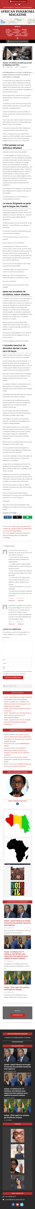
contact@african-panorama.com (15, 1199)
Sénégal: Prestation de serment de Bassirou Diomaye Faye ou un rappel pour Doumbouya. (16, 535)
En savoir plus (17, 1015)
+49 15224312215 (10, 1196)
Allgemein (9, 1071)
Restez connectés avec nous (17, 801)
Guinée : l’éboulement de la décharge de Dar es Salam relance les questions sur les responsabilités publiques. (18, 715)
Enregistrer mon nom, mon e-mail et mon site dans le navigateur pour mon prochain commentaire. (17, 672)
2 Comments (23, 67)
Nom (4, 659)
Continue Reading (17, 1042)
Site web (4, 667)
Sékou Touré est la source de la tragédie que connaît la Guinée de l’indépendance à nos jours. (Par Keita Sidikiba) (17, 529)
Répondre (21, 600)
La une (14, 1071)
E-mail (5, 663)
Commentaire (5, 638)
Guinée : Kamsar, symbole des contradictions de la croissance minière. (17, 759)
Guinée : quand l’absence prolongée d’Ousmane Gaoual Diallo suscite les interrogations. (17, 923)
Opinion (12, 1098)
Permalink (12, 600)
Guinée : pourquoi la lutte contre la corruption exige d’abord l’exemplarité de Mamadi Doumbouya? (17, 722)
